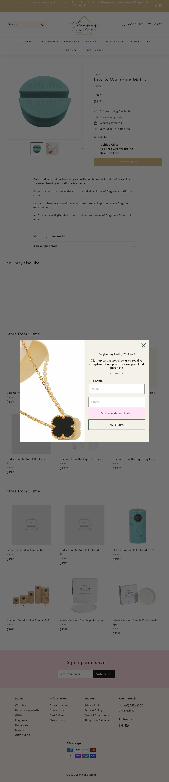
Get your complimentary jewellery (117, 413)
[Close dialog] (143, 345)
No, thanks (117, 424)
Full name (96, 381)
